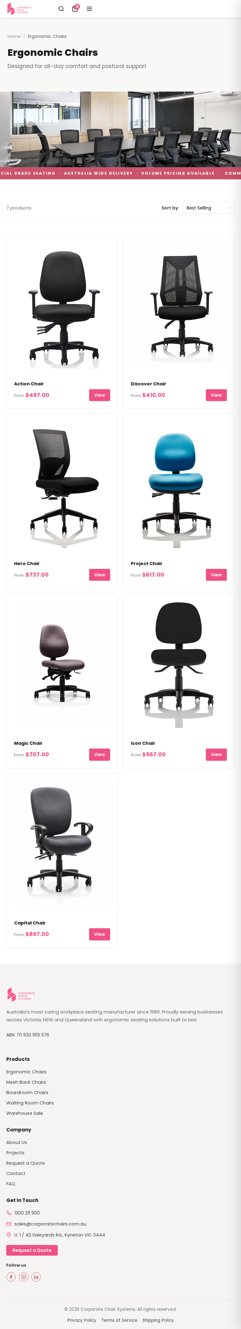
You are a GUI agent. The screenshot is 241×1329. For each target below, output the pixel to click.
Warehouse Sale (24, 1113)
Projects (15, 1153)
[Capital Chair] (62, 843)
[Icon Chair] (178, 663)
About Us (16, 1142)
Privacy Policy (81, 1320)
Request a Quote (25, 1163)
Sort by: (170, 208)
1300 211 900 (27, 1213)
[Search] (61, 9)
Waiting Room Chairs (30, 1103)
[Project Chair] (178, 483)
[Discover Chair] (178, 304)
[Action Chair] (62, 304)
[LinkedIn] (36, 1277)
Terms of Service (119, 1320)
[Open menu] (89, 9)
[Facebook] (11, 1277)
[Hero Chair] (62, 483)
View (99, 395)
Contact (15, 1173)
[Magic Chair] (62, 663)
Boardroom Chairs (27, 1092)
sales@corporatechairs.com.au (50, 1224)
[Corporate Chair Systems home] (20, 8)
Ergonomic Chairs (26, 1072)
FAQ (10, 1184)
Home (14, 36)
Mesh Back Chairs (26, 1082)
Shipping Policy (158, 1320)
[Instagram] (23, 1277)
